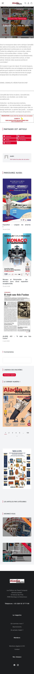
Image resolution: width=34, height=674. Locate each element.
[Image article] (17, 200)
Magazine (22, 18)
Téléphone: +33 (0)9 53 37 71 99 (17, 603)
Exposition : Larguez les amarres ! (17, 226)
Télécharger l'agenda (9, 374)
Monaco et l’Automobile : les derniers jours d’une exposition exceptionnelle (15, 281)
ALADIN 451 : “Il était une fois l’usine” (17, 337)
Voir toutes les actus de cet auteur (19, 159)
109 (28, 433)
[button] (3, 3)
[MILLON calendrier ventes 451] (17, 488)
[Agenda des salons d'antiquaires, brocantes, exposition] (17, 122)
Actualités (12, 18)
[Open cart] (31, 3)
